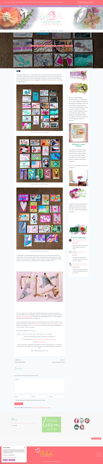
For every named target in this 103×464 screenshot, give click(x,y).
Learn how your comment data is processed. (41, 407)
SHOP (48, 31)
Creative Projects (41, 45)
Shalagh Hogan (75, 239)
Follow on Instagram (96, 438)
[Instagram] (85, 6)
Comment (17, 379)
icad (38, 334)
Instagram (36, 323)
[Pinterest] (87, 6)
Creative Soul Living (51, 45)
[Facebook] (80, 6)
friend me (52, 323)
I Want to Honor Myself (19, 361)
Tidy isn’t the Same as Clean (58, 361)
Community (33, 45)
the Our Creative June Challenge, (25, 316)
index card (42, 334)
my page (59, 323)
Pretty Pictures (69, 45)
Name (16, 396)
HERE (72, 165)
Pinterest (36, 325)
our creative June (49, 334)
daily (34, 334)
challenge (19, 334)
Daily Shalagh (60, 45)
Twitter (31, 325)
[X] (82, 6)
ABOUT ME (54, 31)
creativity (30, 334)
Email (34, 396)
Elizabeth (74, 264)
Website (51, 396)
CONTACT (60, 31)
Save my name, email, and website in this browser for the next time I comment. (30, 400)
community (24, 334)
